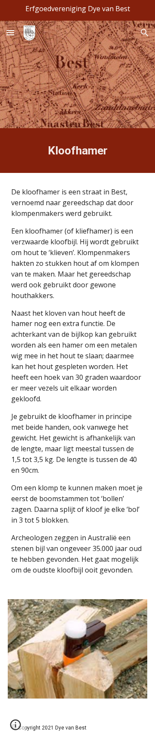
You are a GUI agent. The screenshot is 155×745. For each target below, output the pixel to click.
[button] (10, 32)
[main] (77, 151)
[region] (77, 10)
